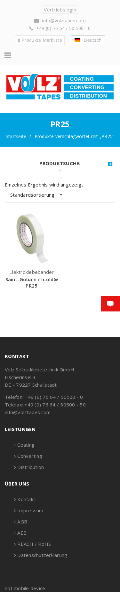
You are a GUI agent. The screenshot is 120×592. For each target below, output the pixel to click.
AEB (22, 533)
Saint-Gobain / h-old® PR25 (31, 282)
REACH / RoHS (34, 544)
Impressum (30, 510)
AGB (22, 521)
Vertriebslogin (60, 9)
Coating (26, 445)
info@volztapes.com (64, 21)
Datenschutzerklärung (42, 555)
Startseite (16, 136)
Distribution (30, 467)
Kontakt (26, 499)
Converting (29, 456)
